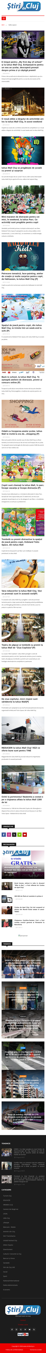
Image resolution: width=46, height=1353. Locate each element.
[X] (20, 1329)
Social (23, 1048)
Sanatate (23, 956)
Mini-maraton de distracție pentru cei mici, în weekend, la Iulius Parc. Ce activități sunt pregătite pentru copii (20, 219)
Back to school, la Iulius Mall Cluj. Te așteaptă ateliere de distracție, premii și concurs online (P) (22, 380)
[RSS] (34, 1329)
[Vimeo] (25, 1329)
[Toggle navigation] (4, 18)
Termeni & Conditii (36, 1350)
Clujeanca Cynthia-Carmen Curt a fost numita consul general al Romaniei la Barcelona (29, 922)
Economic (23, 988)
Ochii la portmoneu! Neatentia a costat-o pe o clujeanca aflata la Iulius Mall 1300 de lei (22, 799)
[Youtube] (29, 1329)
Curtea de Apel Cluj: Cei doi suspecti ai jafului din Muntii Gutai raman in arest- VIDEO (29, 909)
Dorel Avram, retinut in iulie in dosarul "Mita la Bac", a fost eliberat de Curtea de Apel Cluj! (29, 885)
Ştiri (3, 25)
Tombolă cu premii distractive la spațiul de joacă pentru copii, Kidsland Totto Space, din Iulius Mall (22, 542)
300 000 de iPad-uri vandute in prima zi (28, 896)
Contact (23, 1320)
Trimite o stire (23, 1325)
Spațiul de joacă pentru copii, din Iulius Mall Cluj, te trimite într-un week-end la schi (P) (22, 328)
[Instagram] (16, 1329)
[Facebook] (12, 1329)
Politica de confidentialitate (14, 1350)
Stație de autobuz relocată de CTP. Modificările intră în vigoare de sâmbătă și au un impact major (23, 1117)
